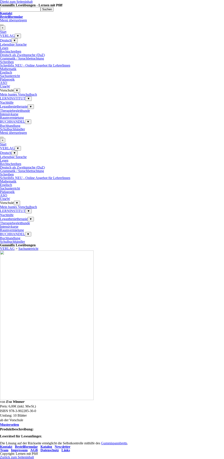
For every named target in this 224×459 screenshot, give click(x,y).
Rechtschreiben (10, 51)
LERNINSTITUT (12, 98)
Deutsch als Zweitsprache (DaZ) (22, 55)
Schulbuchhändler (12, 129)
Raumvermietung (12, 117)
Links (65, 450)
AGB (34, 450)
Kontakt (6, 447)
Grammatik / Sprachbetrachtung (22, 58)
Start (3, 32)
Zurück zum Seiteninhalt (17, 457)
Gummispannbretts (114, 443)
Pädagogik (7, 79)
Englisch (6, 72)
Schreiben (7, 62)
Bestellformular (26, 447)
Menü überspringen (13, 20)
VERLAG (7, 36)
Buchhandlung (10, 126)
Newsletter (62, 447)
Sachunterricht (10, 76)
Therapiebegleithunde (15, 110)
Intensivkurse (9, 114)
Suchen (47, 9)
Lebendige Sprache (13, 44)
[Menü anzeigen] (2, 25)
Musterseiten (9, 424)
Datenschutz (49, 450)
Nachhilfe (7, 102)
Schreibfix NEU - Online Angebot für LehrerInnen (35, 65)
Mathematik (8, 69)
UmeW (5, 86)
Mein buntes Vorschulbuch (18, 94)
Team (4, 450)
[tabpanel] (112, 15)
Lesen (4, 48)
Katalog (46, 447)
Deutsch (5, 40)
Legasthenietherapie (14, 106)
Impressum (19, 450)
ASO (3, 83)
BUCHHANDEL (12, 121)
